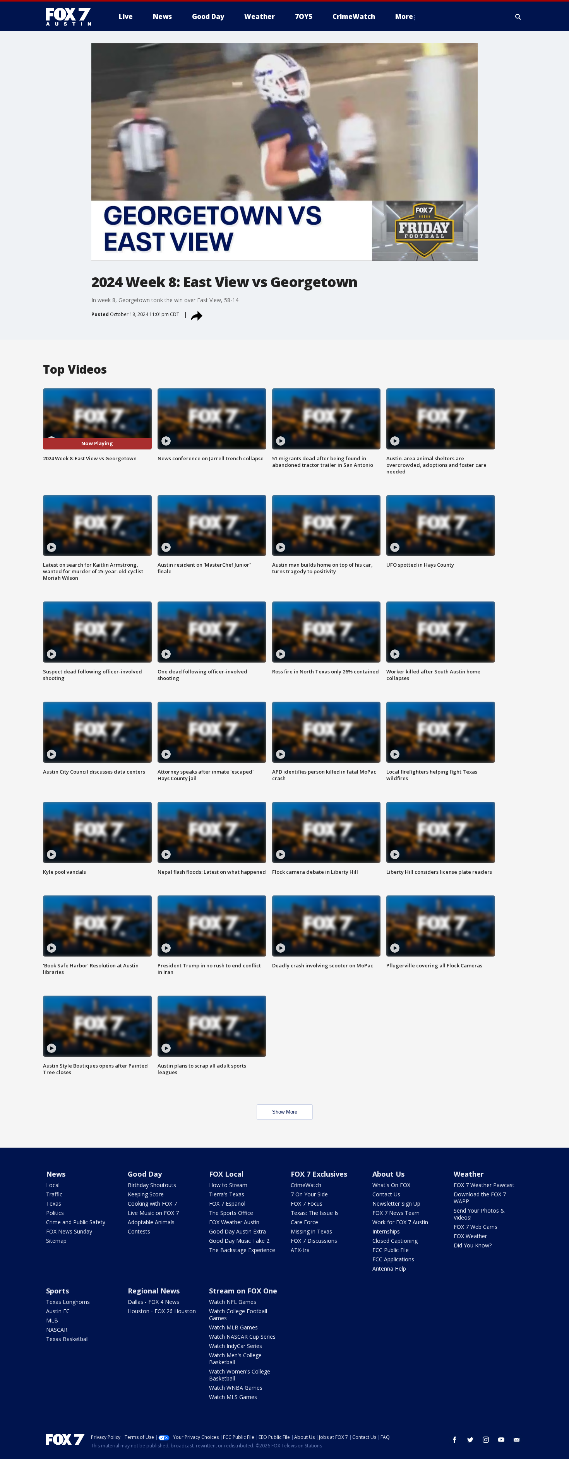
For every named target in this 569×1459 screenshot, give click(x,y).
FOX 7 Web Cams (475, 1226)
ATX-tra (300, 1250)
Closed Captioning (395, 1240)
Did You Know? (473, 1245)
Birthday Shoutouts (152, 1185)
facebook (455, 1439)
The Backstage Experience (242, 1250)
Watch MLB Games (233, 1327)
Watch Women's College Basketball (239, 1375)
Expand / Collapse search (518, 16)
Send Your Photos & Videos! (479, 1214)
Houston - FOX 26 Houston (162, 1311)
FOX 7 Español (227, 1203)
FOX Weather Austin (234, 1222)
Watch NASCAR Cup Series (242, 1336)
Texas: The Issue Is (315, 1212)
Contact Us (386, 1194)
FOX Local (226, 1174)
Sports (57, 1290)
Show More (284, 1112)
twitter (470, 1439)
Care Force (304, 1222)
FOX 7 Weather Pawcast (484, 1185)
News (55, 1174)
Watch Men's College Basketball (235, 1358)
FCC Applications (393, 1259)
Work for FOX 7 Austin (400, 1222)
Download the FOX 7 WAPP (480, 1198)
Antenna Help (389, 1268)
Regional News (154, 1290)
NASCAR (56, 1329)
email (517, 1439)
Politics (55, 1212)
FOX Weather (470, 1236)
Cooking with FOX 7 (152, 1203)
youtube (501, 1439)
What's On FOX (391, 1185)
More (404, 16)
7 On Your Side (309, 1194)
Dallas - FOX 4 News (153, 1301)
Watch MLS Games (233, 1397)
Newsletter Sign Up (396, 1203)
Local (53, 1185)
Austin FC (58, 1311)
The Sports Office (231, 1212)
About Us (388, 1174)
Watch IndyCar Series (235, 1346)
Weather (469, 1174)
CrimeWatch (306, 1185)
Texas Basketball (67, 1339)
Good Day (145, 1174)
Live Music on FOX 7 (153, 1212)
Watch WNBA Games (235, 1387)
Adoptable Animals (151, 1222)
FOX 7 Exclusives (319, 1174)
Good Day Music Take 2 (239, 1240)
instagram (486, 1439)
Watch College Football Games (238, 1314)
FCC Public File (390, 1250)
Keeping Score (146, 1194)
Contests (139, 1231)
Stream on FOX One (243, 1290)
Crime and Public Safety (75, 1222)
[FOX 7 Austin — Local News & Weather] (71, 16)
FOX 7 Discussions (314, 1240)
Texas (53, 1203)
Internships (386, 1231)
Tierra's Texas (226, 1194)
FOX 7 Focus (306, 1203)
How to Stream (228, 1185)
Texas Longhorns (68, 1301)
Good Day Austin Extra (237, 1231)
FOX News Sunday (69, 1231)
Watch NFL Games (232, 1301)
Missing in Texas (311, 1231)
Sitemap (56, 1240)
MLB (52, 1320)
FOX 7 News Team (396, 1212)
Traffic (54, 1194)
